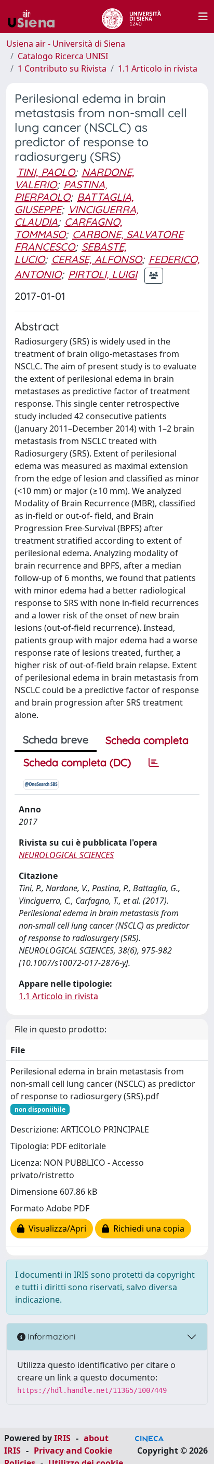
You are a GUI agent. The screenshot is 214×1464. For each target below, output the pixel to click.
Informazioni (50, 1336)
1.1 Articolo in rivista (157, 68)
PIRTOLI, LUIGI (102, 274)
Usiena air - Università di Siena (65, 43)
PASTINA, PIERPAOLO (61, 190)
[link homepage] (35, 16)
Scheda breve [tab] (55, 739)
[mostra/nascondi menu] (203, 16)
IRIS (62, 1438)
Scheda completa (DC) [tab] (77, 762)
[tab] (154, 763)
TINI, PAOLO (46, 171)
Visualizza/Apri (55, 1228)
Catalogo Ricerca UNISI (63, 56)
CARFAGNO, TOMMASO (68, 228)
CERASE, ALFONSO (96, 259)
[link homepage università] (131, 16)
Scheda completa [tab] (147, 740)
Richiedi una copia (146, 1228)
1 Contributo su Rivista (62, 68)
